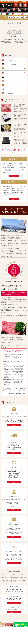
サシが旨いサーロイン (16, 17)
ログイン (20, 6)
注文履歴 (8, 17)
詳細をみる (14, 425)
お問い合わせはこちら (14, 612)
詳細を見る (14, 176)
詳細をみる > (14, 603)
